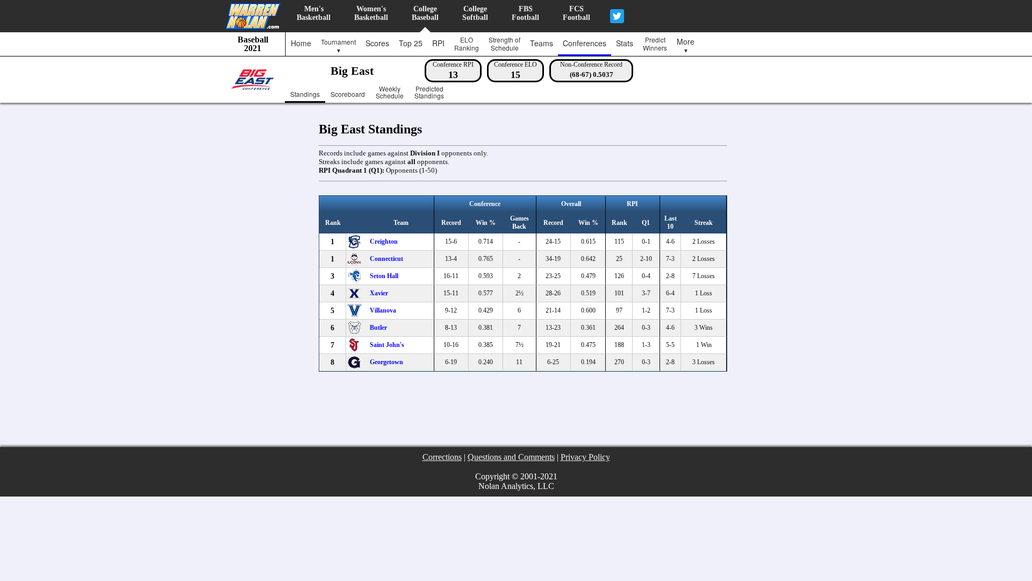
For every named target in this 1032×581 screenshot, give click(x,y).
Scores (377, 43)
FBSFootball (525, 13)
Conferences (584, 43)
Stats (624, 43)
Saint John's (387, 345)
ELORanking (466, 43)
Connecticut (386, 259)
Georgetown (386, 362)
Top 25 (410, 43)
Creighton (384, 241)
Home (301, 43)
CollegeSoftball (475, 13)
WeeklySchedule (390, 92)
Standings (305, 93)
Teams (541, 43)
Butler (378, 327)
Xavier (379, 293)
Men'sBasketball (314, 13)
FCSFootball (576, 13)
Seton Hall (384, 276)
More (685, 45)
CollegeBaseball (425, 13)
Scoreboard (348, 93)
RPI (438, 43)
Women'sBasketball (371, 13)
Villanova (383, 310)
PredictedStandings (429, 92)
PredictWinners (655, 43)
